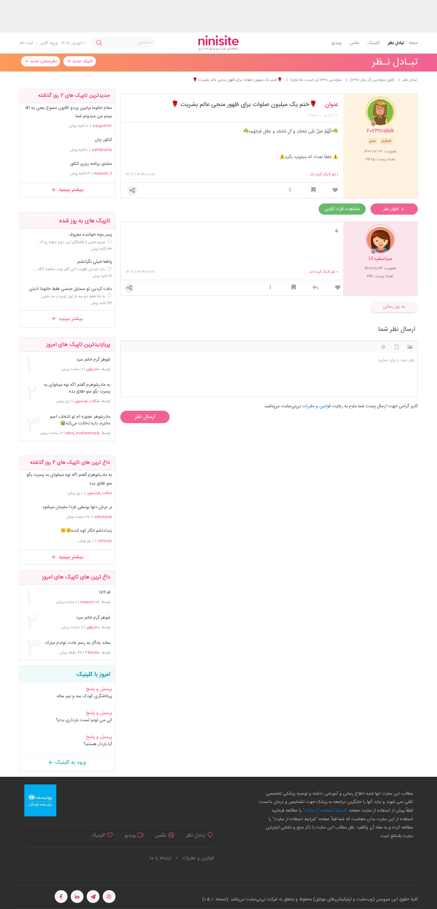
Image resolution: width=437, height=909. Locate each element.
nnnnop (105, 541)
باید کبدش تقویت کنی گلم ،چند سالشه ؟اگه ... (69, 269)
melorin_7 (103, 173)
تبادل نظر (396, 43)
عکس (354, 43)
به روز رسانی (394, 306)
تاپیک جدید (81, 61)
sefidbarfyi (102, 150)
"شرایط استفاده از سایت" (325, 810)
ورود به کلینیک (70, 762)
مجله (413, 43)
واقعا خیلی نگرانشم (94, 262)
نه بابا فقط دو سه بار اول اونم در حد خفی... (72, 296)
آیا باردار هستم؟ (97, 744)
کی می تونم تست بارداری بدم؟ (84, 720)
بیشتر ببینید (70, 190)
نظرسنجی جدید (43, 61)
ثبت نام (26, 43)
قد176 (104, 592)
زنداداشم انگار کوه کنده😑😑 (86, 531)
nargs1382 (102, 126)
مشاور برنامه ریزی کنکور (91, 164)
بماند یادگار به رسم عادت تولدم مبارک (77, 643)
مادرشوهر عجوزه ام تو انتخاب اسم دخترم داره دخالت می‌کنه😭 (80, 420)
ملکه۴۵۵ (92, 652)
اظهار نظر (391, 209)
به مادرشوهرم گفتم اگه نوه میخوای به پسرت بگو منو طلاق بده (77, 388)
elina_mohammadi (82, 433)
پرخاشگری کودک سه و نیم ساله (84, 696)
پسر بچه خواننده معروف (90, 235)
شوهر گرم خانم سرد (93, 359)
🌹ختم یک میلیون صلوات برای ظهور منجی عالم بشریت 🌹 (244, 105)
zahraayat (103, 517)
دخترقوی (92, 369)
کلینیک (373, 43)
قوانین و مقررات (198, 858)
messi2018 (89, 602)
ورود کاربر (49, 43)
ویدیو (336, 43)
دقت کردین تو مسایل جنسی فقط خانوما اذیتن (70, 289)
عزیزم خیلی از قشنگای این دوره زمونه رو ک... (71, 242)
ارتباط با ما (160, 858)
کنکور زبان (103, 140)
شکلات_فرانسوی (87, 401)
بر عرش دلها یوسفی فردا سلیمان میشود (77, 507)
